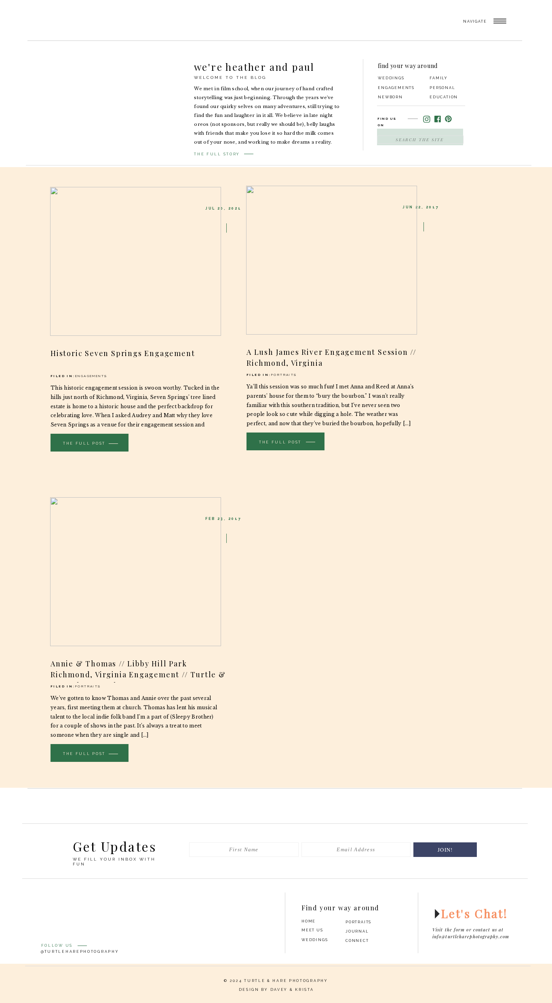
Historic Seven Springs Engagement (123, 353)
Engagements (91, 376)
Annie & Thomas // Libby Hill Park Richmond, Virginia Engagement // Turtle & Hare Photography (138, 674)
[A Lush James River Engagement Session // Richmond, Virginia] (331, 260)
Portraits (284, 375)
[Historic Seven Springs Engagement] (135, 261)
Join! (445, 849)
